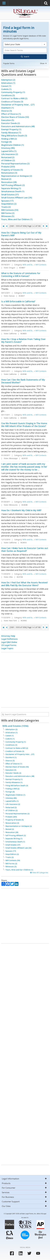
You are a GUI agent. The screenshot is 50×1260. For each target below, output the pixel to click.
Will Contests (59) (9, 210)
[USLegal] (25, 9)
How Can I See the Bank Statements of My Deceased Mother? (23, 381)
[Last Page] (46, 226)
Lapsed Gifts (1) (8, 151)
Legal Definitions (9, 639)
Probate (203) (8, 166)
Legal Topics (7, 648)
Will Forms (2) (7, 213)
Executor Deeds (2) (10, 123)
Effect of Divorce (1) (11, 114)
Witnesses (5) (7, 216)
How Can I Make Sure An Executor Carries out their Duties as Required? (24, 549)
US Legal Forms (8, 645)
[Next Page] (43, 226)
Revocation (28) (9, 182)
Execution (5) (7, 120)
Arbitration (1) (8, 83)
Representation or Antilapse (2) (16, 176)
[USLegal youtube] (38, 1253)
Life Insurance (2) (9, 154)
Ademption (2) (8, 79)
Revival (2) (6, 179)
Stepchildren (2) (8, 203)
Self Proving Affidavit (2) (13, 185)
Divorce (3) (6, 110)
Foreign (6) (6, 141)
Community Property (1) (13, 92)
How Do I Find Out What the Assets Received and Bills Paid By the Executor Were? (24, 584)
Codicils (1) (6, 89)
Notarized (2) (7, 157)
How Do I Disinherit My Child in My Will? (21, 510)
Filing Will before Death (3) (14, 135)
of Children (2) (8, 160)
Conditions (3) (8, 95)
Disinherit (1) (7, 107)
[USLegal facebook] (12, 1253)
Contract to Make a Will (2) (14, 98)
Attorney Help (8, 635)
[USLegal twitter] (29, 1253)
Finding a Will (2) (9, 138)
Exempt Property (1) (11, 129)
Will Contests (40, 264)
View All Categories (40, 872)
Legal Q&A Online (9, 642)
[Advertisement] (25, 680)
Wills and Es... (28, 264)
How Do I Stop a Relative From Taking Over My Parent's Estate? (23, 340)
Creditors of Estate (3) (12, 101)
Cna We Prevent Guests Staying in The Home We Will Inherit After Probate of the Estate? (24, 425)
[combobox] (25, 53)
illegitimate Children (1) (12, 145)
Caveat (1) (6, 86)
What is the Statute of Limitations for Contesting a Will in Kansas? (20, 274)
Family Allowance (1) (11, 132)
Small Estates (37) (10, 194)
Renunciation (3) (9, 172)
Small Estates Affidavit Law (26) (16, 197)
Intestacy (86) (8, 148)
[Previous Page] (6, 226)
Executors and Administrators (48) (18, 126)
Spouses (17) (7, 200)
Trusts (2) (6, 207)
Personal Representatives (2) (15, 163)
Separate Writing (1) (11, 188)
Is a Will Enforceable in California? (18, 301)
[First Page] (3, 226)
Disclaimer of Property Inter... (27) (17, 104)
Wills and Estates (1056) (15, 725)
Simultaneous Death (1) (12, 191)
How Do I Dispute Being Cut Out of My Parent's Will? (21, 234)
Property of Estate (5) (12, 169)
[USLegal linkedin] (21, 1253)
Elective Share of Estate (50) (15, 117)
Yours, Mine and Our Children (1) (16, 219)
